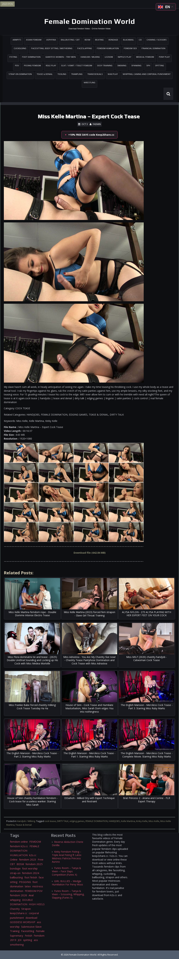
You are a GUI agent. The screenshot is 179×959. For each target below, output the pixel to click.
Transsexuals (95, 74)
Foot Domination (31, 57)
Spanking (136, 65)
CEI (140, 40)
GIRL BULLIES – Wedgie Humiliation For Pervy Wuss (67, 882)
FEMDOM (35, 841)
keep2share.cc (18, 913)
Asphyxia (51, 40)
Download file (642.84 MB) (90, 552)
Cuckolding (20, 48)
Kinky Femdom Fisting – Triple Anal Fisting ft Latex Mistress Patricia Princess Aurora (66, 856)
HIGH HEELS (37, 904)
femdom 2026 (18, 895)
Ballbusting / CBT (70, 40)
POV (17, 65)
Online (13, 859)
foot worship (30, 868)
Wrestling (89, 82)
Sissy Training (104, 65)
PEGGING (25, 882)
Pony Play (164, 57)
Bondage (113, 40)
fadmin (97, 124)
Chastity (15, 908)
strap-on (15, 873)
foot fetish (30, 877)
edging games (77, 821)
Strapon (26, 908)
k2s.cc (32, 855)
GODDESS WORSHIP (22, 922)
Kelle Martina (128, 821)
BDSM (87, 40)
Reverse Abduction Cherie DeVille (67, 843)
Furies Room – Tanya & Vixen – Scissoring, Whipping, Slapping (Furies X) (68, 894)
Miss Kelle (154, 821)
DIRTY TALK (63, 821)
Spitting (159, 65)
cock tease (50, 821)
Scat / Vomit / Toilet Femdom (76, 65)
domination (16, 891)
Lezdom (109, 57)
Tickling (62, 74)
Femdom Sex (130, 48)
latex (28, 886)
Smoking (121, 65)
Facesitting (27, 931)
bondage (15, 868)
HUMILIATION (19, 855)
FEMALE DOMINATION (96, 821)
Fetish (28, 935)
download (31, 917)
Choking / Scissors (157, 40)
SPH (148, 65)
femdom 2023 (27, 859)
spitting (27, 940)
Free (40, 859)
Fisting (13, 57)
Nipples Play (124, 57)
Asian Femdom (33, 40)
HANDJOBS (114, 821)
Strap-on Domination (20, 74)
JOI (20, 940)
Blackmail (128, 40)
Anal (31, 895)
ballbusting (16, 877)
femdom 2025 (34, 864)
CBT (12, 864)
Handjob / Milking (90, 57)
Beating (99, 40)
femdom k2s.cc (19, 846)
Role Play (51, 65)
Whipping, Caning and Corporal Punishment (147, 74)
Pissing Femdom (32, 65)
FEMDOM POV (33, 891)
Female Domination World (89, 21)
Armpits (17, 40)
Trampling (77, 74)
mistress (37, 886)
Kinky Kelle (142, 821)
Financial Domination (153, 48)
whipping (15, 900)
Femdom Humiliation (108, 48)
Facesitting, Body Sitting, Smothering (51, 48)
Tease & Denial (45, 74)
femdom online (19, 841)
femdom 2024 (30, 873)
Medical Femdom (145, 57)
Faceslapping (84, 48)
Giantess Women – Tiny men (60, 57)
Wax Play (113, 74)
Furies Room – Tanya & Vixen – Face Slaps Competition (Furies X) (66, 871)
